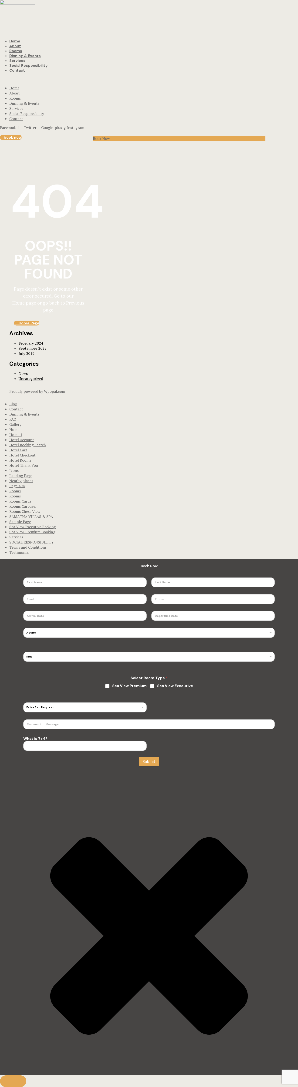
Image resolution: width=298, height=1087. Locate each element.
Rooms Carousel (22, 506)
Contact (17, 70)
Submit (149, 761)
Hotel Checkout (22, 455)
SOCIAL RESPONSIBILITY (31, 542)
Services (17, 60)
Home (14, 41)
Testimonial (19, 552)
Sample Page (20, 521)
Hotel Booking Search (27, 444)
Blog (13, 403)
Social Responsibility (28, 65)
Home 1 (15, 434)
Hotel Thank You (23, 465)
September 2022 (33, 348)
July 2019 (26, 353)
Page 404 (17, 485)
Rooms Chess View (24, 511)
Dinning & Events (25, 55)
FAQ (12, 419)
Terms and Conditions (28, 547)
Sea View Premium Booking (32, 531)
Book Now (101, 138)
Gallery (15, 424)
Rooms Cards (20, 501)
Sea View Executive (175, 686)
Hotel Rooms (20, 460)
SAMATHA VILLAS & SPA (31, 516)
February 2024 (31, 343)
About (15, 46)
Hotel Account (21, 439)
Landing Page (20, 475)
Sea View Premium (129, 686)
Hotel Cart (18, 450)
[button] (11, 137)
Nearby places (21, 480)
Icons (14, 470)
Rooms (15, 50)
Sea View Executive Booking (32, 526)
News (23, 373)
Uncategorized (31, 378)
